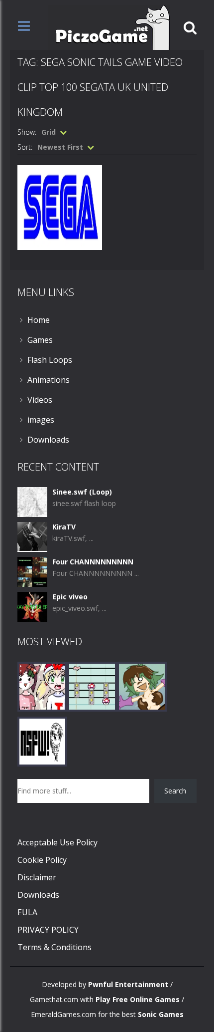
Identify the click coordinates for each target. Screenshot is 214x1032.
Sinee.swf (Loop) (82, 492)
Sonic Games (161, 1014)
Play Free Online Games (138, 999)
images (40, 419)
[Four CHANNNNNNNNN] (32, 571)
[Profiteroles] (142, 686)
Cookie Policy (42, 859)
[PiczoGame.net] (109, 26)
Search (175, 790)
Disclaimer (36, 877)
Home (38, 319)
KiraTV (64, 526)
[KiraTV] (32, 536)
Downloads (48, 439)
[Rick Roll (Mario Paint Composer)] (92, 686)
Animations (48, 379)
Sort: (24, 147)
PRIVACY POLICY (48, 929)
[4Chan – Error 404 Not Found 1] (42, 741)
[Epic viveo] (32, 606)
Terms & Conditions (54, 947)
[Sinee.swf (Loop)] (32, 501)
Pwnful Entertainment (128, 984)
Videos (39, 399)
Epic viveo (70, 596)
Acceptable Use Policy (57, 842)
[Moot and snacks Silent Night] (42, 686)
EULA (27, 912)
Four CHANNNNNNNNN (92, 561)
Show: (26, 132)
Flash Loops (49, 359)
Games (40, 339)
